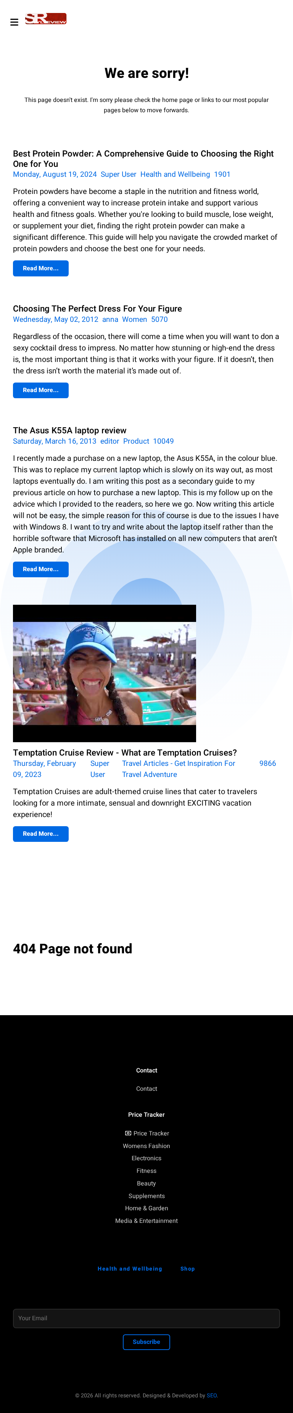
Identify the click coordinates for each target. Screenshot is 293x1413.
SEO (212, 1396)
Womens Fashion (146, 1146)
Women (134, 319)
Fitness (146, 1171)
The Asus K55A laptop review (70, 431)
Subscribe (146, 1342)
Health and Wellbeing (175, 174)
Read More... (41, 268)
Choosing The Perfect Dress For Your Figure (97, 309)
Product (136, 441)
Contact (146, 1088)
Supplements (147, 1196)
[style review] (46, 19)
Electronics (146, 1158)
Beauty (146, 1183)
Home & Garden (146, 1208)
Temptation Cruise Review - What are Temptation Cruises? (125, 753)
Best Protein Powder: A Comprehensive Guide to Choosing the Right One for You (143, 159)
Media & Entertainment (146, 1221)
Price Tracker (151, 1133)
